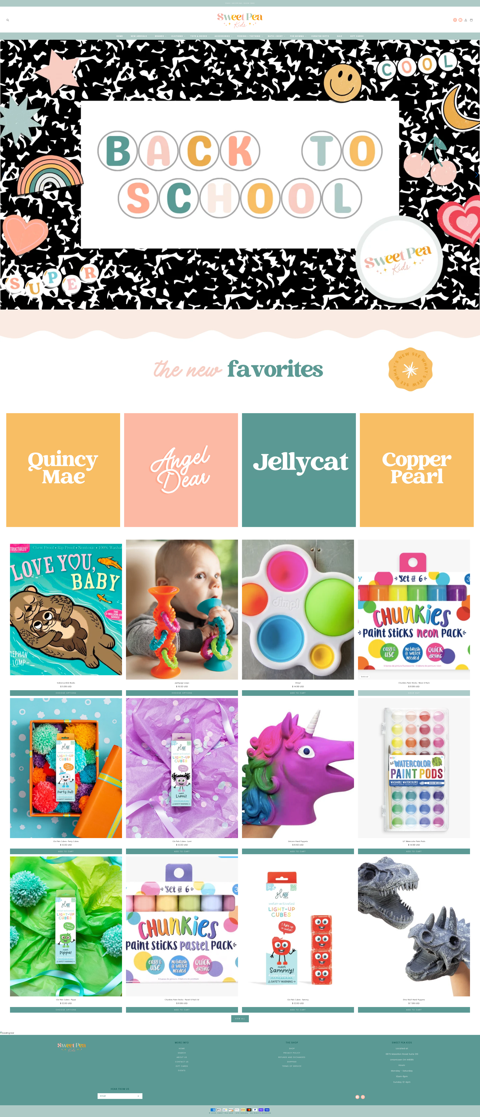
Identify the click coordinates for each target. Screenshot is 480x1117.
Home (182, 1048)
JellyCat (297, 530)
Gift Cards (182, 1066)
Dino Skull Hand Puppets (414, 1000)
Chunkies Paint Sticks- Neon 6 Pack (414, 683)
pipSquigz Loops (182, 683)
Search (182, 1053)
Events (182, 1070)
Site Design (242, 1113)
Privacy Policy (292, 1053)
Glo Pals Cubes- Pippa (66, 1000)
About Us (182, 1057)
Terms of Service (292, 1066)
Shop (292, 1048)
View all (240, 1018)
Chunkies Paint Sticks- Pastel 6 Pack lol (182, 1000)
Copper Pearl (415, 530)
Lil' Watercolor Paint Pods (414, 841)
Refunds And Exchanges (291, 1057)
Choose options (66, 693)
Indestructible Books (66, 683)
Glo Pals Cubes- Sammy (298, 1000)
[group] (240, 175)
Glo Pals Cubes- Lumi (182, 841)
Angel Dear (179, 530)
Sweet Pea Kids (225, 1113)
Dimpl (298, 683)
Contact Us (181, 1062)
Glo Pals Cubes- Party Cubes (66, 841)
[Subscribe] (138, 1096)
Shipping (292, 1062)
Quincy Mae (62, 530)
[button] (7, 20)
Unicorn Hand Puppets (298, 841)
